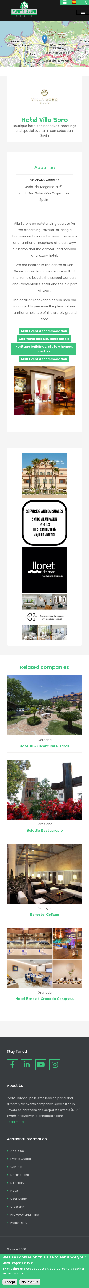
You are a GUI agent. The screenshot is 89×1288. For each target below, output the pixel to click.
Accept (9, 1282)
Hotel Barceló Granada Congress (45, 998)
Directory (17, 1183)
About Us (17, 1151)
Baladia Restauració (44, 830)
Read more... (16, 1122)
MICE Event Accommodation (44, 331)
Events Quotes (21, 1159)
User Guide (18, 1199)
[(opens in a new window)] (44, 497)
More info (15, 1273)
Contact (16, 1167)
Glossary (17, 1206)
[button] (44, 39)
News (14, 1191)
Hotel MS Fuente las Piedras (45, 746)
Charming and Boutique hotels (44, 339)
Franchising (18, 1222)
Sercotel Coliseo (44, 914)
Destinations (19, 1175)
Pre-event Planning (24, 1214)
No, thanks (29, 1282)
